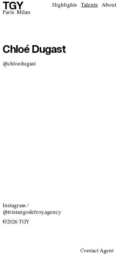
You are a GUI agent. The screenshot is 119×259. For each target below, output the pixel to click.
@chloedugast (19, 64)
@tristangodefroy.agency (32, 212)
